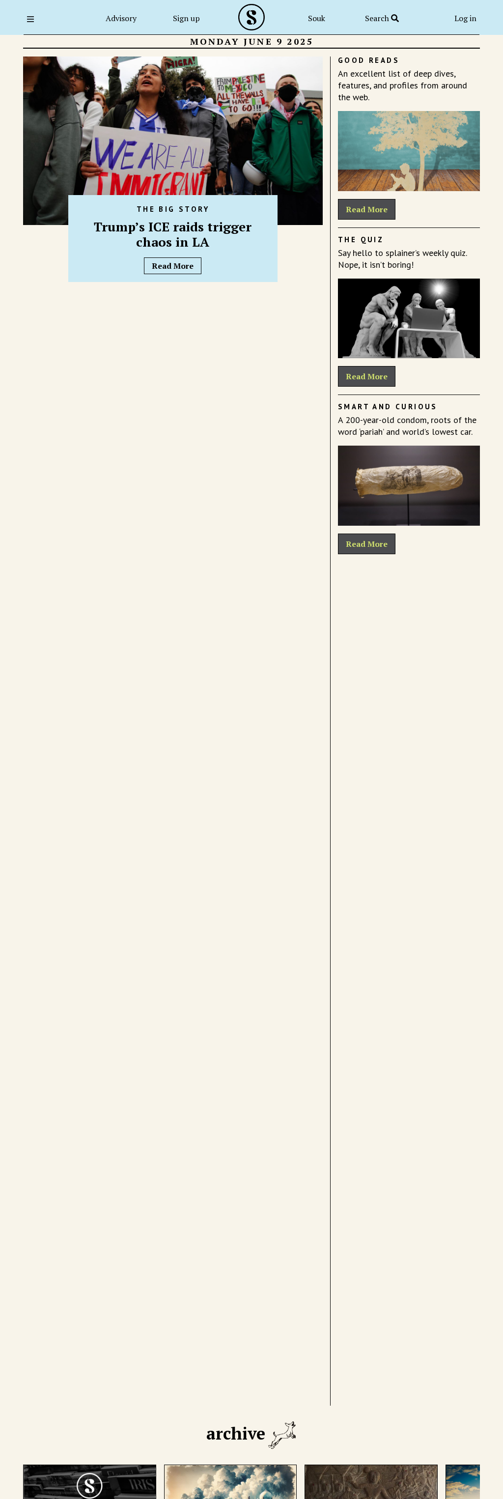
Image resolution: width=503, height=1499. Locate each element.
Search (378, 18)
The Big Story (173, 209)
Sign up (186, 18)
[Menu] (33, 19)
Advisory (121, 18)
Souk (316, 18)
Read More (173, 265)
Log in (465, 18)
